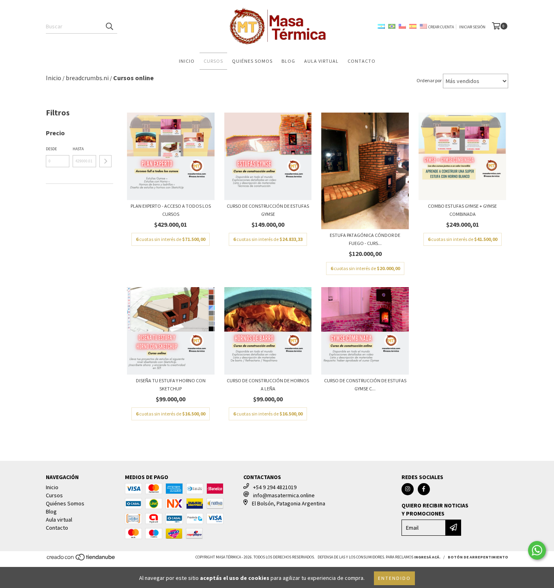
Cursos (213, 61)
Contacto (362, 61)
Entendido (394, 578)
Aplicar (105, 161)
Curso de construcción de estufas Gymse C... (365, 384)
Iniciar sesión (472, 27)
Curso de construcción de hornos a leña (268, 384)
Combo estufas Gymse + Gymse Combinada (462, 210)
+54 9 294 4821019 (274, 487)
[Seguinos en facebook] (424, 489)
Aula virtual (321, 61)
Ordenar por (429, 80)
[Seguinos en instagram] (408, 489)
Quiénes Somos (252, 61)
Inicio (187, 61)
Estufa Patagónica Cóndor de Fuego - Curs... (365, 239)
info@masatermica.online (284, 495)
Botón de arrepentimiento (478, 557)
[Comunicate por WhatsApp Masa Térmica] (537, 550)
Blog (288, 61)
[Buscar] (109, 26)
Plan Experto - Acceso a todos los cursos (171, 210)
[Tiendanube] (81, 559)
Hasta (78, 148)
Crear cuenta (441, 27)
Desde (51, 148)
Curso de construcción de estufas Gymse (268, 210)
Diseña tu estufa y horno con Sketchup (171, 384)
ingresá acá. (427, 557)
